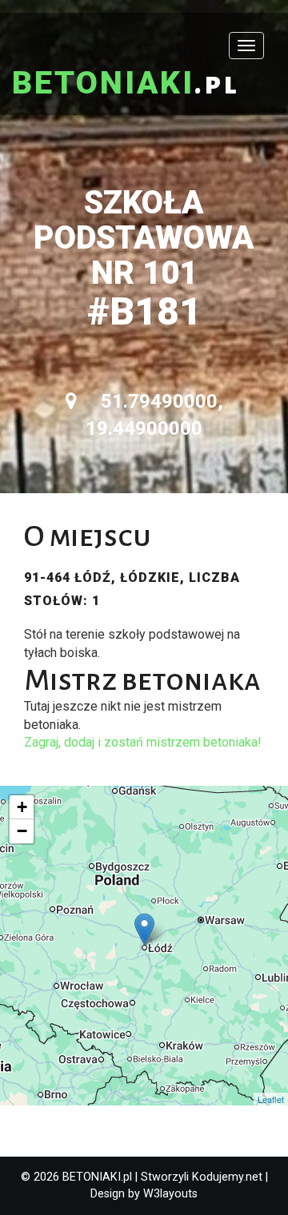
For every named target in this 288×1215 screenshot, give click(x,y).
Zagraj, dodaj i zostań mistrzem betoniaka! (143, 742)
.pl (125, 84)
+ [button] (22, 807)
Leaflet (271, 1099)
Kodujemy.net (227, 1177)
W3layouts (170, 1194)
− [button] (22, 831)
